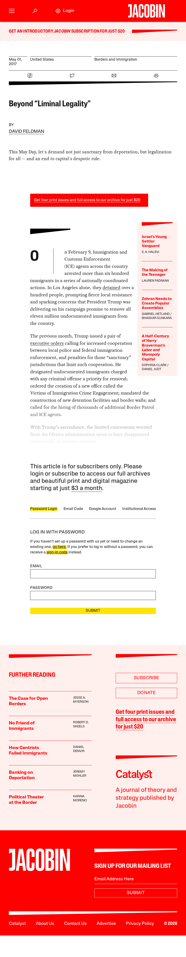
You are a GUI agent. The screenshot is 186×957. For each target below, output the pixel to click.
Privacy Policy (140, 923)
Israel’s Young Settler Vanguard (154, 241)
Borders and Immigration (115, 60)
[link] (64, 11)
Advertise (106, 923)
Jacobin (62, 31)
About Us (45, 923)
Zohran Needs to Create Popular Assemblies (157, 303)
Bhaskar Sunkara (157, 318)
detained (111, 287)
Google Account (102, 509)
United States (42, 60)
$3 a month (86, 489)
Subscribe (146, 678)
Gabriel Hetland (156, 314)
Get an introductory (31, 31)
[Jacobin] (146, 11)
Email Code (73, 509)
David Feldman (26, 131)
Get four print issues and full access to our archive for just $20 (87, 200)
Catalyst (17, 923)
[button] (12, 11)
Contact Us (75, 923)
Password (41, 588)
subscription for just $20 (97, 31)
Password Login (43, 509)
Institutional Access (139, 509)
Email (36, 566)
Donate (146, 693)
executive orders (47, 343)
